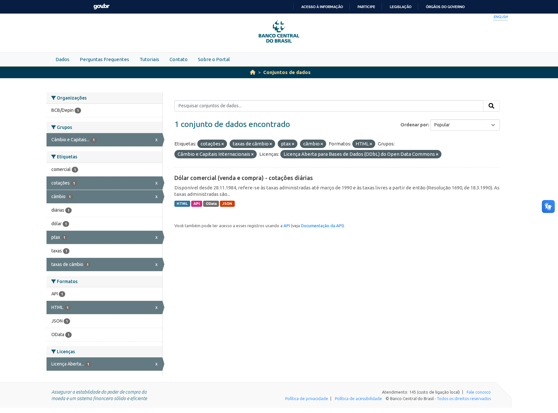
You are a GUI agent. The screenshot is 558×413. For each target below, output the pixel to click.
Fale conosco (479, 392)
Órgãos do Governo (445, 7)
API (196, 204)
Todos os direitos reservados (464, 398)
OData (211, 204)
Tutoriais (149, 59)
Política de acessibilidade (358, 398)
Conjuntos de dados (287, 72)
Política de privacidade (306, 398)
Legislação (400, 7)
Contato (179, 59)
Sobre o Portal (214, 59)
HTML (182, 204)
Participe (366, 7)
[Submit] (491, 106)
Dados (62, 59)
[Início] (252, 72)
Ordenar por (414, 124)
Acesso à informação (322, 7)
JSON (227, 204)
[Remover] (223, 144)
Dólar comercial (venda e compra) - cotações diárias (243, 178)
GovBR (101, 7)
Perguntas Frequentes (104, 59)
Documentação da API (322, 225)
